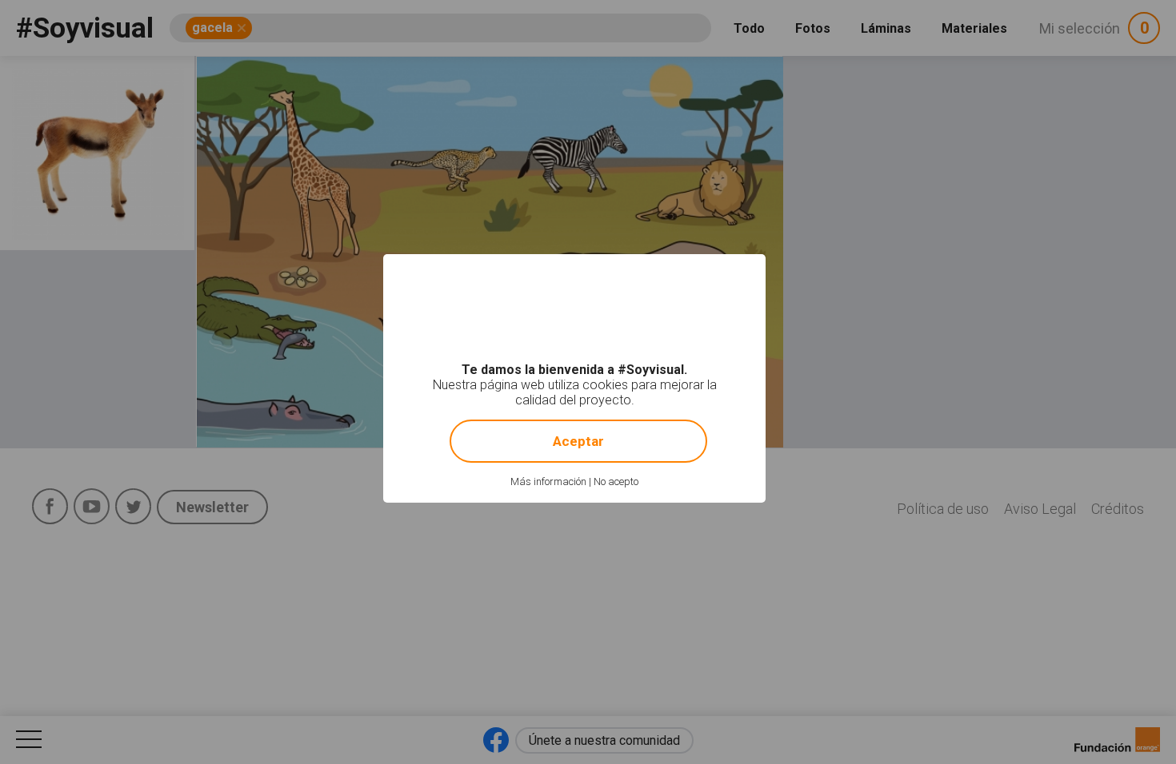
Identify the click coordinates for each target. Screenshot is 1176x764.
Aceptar (578, 441)
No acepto (616, 481)
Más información (548, 481)
